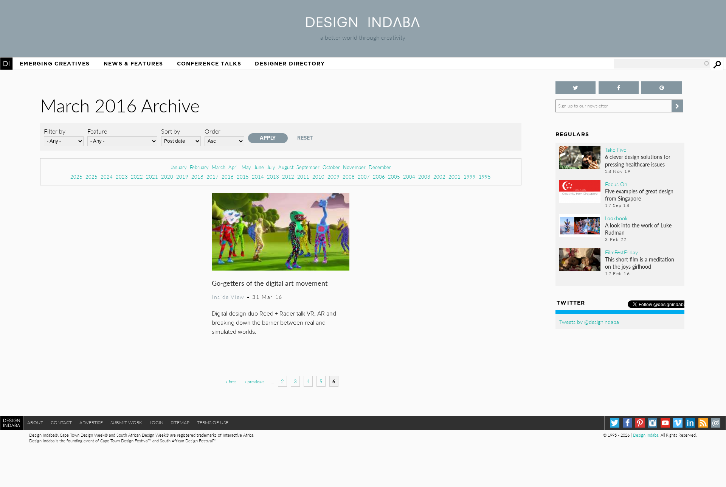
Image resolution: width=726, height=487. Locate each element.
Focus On (616, 184)
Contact (61, 422)
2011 (303, 176)
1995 (485, 176)
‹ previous (254, 381)
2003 (424, 176)
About (35, 422)
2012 (288, 176)
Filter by (54, 131)
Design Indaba (645, 435)
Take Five (615, 149)
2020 (167, 176)
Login (156, 422)
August (285, 167)
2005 (394, 176)
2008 (349, 176)
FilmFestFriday (621, 252)
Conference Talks (209, 64)
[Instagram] (652, 423)
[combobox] (662, 63)
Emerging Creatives (55, 64)
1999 (470, 176)
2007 (364, 176)
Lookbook (616, 218)
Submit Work (126, 422)
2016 (228, 176)
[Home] (363, 24)
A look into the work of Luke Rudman (638, 228)
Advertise (91, 422)
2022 (137, 176)
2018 (197, 176)
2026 (76, 176)
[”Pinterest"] (661, 87)
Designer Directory (290, 64)
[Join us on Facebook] (619, 87)
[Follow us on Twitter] (575, 87)
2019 (182, 176)
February (199, 167)
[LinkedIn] (690, 423)
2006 (379, 176)
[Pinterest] (640, 423)
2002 (439, 176)
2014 (258, 176)
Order (212, 131)
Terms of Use (212, 422)
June (259, 167)
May (246, 167)
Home (6, 64)
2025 (91, 176)
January (179, 167)
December (380, 167)
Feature (97, 131)
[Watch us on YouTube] (665, 423)
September (308, 167)
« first (231, 381)
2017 (212, 176)
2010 (318, 176)
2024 (107, 176)
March (218, 167)
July (271, 167)
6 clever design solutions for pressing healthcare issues (637, 160)
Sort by (170, 131)
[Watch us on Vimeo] (678, 423)
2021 (152, 176)
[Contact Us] (715, 423)
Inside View (228, 296)
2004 (409, 176)
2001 (454, 176)
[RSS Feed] (703, 423)
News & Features (133, 64)
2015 (243, 176)
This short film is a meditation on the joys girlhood (639, 262)
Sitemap (180, 422)
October (331, 167)
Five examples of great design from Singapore (639, 194)
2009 (333, 176)
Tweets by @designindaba (589, 321)
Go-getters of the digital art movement (269, 283)
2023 (122, 176)
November (354, 167)
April (233, 167)
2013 (273, 176)
